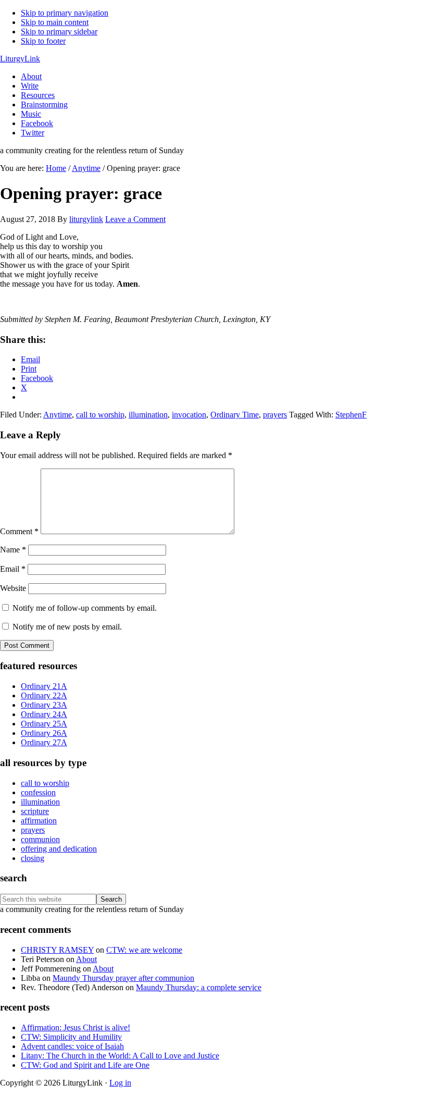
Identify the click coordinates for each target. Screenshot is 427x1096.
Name (13, 549)
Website (13, 588)
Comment (19, 531)
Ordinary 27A (44, 742)
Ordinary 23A (44, 704)
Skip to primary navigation (64, 12)
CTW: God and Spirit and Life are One (85, 1065)
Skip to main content (55, 22)
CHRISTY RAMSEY (57, 949)
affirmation (39, 820)
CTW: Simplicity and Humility (71, 1036)
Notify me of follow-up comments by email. (84, 608)
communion (40, 839)
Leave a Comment (135, 219)
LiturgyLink (20, 58)
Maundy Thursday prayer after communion (123, 978)
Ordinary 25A (44, 723)
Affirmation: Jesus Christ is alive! (75, 1027)
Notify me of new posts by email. (67, 626)
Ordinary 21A (44, 686)
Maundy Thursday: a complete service (198, 987)
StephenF (351, 414)
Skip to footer (43, 40)
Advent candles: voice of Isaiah (72, 1046)
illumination (148, 414)
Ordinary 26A (44, 733)
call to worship (100, 414)
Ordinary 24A (44, 714)
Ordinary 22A (44, 695)
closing (32, 858)
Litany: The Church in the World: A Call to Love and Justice (120, 1055)
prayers (275, 414)
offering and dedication (59, 848)
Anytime (57, 414)
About (86, 959)
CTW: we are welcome (144, 949)
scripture (35, 811)
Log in (120, 1082)
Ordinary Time (234, 414)
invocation (189, 414)
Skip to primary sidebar (59, 31)
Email (13, 568)
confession (38, 792)
